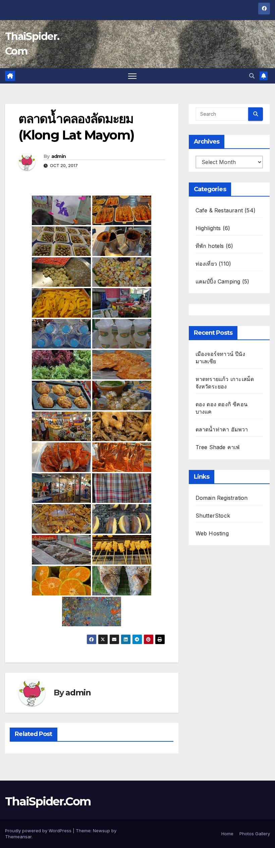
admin (58, 156)
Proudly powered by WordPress (39, 830)
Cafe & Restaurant (219, 210)
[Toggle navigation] (132, 76)
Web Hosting (212, 533)
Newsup (101, 830)
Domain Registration (222, 497)
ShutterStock (213, 515)
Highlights (208, 228)
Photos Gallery (254, 833)
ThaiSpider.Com (48, 801)
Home (227, 833)
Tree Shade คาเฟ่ (218, 447)
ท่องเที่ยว (206, 263)
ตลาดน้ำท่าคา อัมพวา (222, 429)
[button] (252, 75)
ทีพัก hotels (210, 246)
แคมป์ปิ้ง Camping (218, 281)
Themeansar (18, 836)
